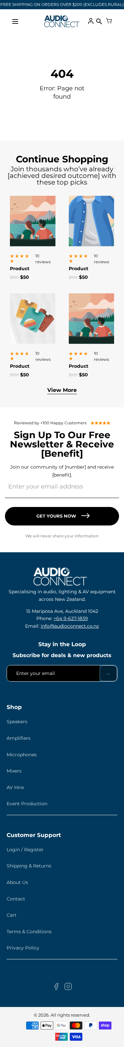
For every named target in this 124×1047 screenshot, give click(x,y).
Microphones (22, 755)
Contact (16, 899)
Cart (12, 915)
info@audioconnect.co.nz (70, 626)
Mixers (14, 771)
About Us (17, 882)
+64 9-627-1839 (71, 618)
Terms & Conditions (29, 932)
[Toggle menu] (15, 21)
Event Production (27, 804)
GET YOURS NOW (56, 516)
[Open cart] (109, 21)
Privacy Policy (23, 948)
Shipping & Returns (29, 866)
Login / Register (25, 850)
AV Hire (15, 787)
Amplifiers (18, 738)
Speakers (17, 722)
